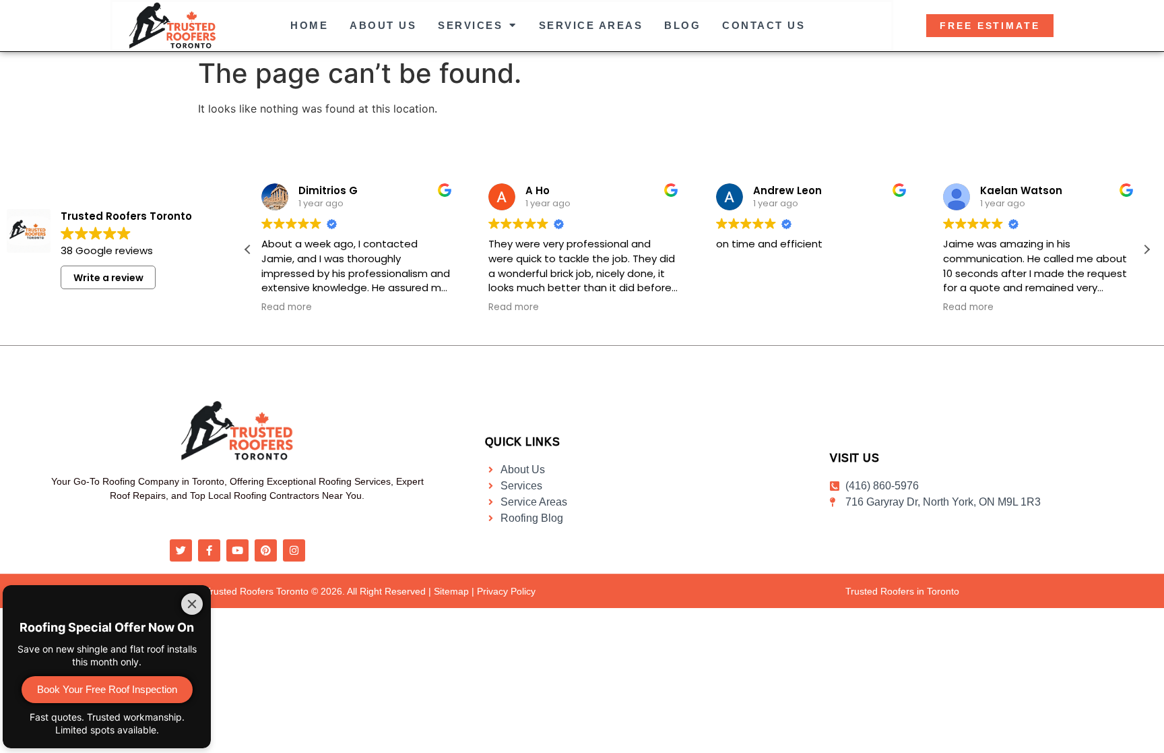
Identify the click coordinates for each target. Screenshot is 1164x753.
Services (470, 25)
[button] (1146, 249)
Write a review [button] (108, 277)
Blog (682, 25)
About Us (383, 25)
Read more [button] (286, 307)
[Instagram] (294, 550)
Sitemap (451, 591)
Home (309, 25)
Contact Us (763, 25)
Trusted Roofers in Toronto (902, 591)
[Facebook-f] (209, 550)
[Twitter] (181, 550)
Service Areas (591, 25)
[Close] (192, 604)
